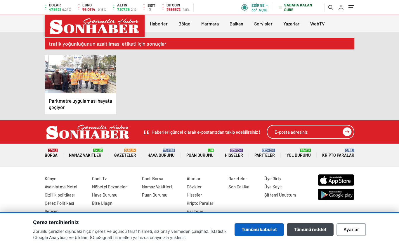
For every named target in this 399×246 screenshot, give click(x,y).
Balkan (236, 23)
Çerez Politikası (59, 203)
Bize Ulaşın (102, 203)
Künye (50, 178)
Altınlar (194, 178)
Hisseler (234, 153)
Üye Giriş (272, 178)
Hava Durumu (161, 153)
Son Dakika (238, 186)
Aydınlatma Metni (61, 186)
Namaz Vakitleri (86, 153)
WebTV (317, 23)
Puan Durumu (200, 153)
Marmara (210, 23)
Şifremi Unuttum (280, 194)
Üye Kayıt (273, 186)
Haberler (159, 23)
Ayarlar (351, 229)
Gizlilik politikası (59, 194)
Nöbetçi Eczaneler (109, 186)
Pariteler (264, 153)
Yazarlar (291, 23)
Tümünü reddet (310, 229)
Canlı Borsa (152, 178)
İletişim (51, 211)
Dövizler (194, 186)
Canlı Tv (99, 178)
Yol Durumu (299, 153)
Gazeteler (125, 153)
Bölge (184, 23)
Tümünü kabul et (259, 229)
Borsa (51, 153)
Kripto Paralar (338, 153)
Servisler (263, 23)
